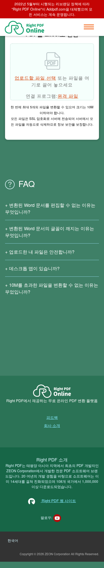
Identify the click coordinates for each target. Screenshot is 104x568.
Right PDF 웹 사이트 (58, 500)
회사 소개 (52, 425)
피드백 (52, 417)
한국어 (13, 540)
